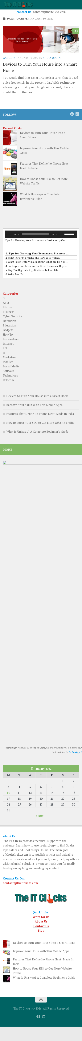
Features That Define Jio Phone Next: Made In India (40, 414)
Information (10, 339)
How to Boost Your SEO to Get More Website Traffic (40, 422)
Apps (6, 302)
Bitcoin (7, 307)
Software (8, 371)
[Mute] (61, 234)
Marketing (9, 357)
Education (9, 325)
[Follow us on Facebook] (72, 114)
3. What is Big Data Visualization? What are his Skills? (37, 262)
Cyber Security (12, 316)
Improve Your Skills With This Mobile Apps (34, 405)
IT (4, 353)
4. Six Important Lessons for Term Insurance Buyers (36, 266)
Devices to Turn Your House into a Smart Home (37, 396)
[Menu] (77, 4)
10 (8, 793)
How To (8, 334)
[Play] (10, 234)
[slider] (69, 234)
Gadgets (9, 58)
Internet (8, 343)
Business (8, 312)
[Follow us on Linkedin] (77, 114)
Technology (10, 375)
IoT (5, 348)
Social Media (11, 366)
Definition (9, 321)
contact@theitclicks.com (49, 12)
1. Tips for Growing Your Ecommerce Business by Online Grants (37, 253)
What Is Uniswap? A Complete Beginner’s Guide (37, 431)
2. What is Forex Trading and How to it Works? (33, 257)
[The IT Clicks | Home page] (23, 5)
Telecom (8, 380)
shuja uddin (52, 58)
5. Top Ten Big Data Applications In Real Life (32, 270)
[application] (41, 234)
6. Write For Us (14, 274)
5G (4, 298)
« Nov (39, 815)
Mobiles (8, 362)
